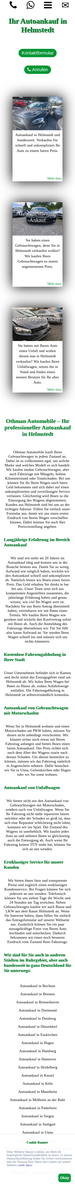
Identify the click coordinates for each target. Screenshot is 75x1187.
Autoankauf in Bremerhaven (37, 1002)
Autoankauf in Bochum (37, 986)
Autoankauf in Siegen (37, 1116)
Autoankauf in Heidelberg (37, 1067)
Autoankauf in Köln (37, 1083)
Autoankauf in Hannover (37, 1059)
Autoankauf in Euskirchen (37, 1035)
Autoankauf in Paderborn (38, 1108)
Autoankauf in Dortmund (38, 1010)
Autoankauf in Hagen (37, 1043)
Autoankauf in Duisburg (37, 1018)
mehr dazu (25, 1165)
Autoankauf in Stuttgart (37, 1124)
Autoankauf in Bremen (37, 994)
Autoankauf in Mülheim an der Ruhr (37, 1100)
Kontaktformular (38, 53)
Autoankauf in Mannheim (37, 1092)
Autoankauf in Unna (37, 1132)
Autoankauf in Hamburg (37, 1051)
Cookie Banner (37, 1142)
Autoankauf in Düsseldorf (37, 1026)
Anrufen (39, 69)
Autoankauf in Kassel (37, 1075)
